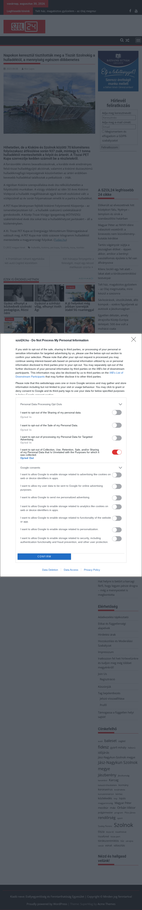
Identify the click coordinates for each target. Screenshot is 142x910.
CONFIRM (44, 556)
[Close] (134, 340)
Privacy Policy (92, 569)
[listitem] (71, 404)
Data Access (71, 569)
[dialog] (71, 455)
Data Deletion (50, 569)
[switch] (117, 412)
